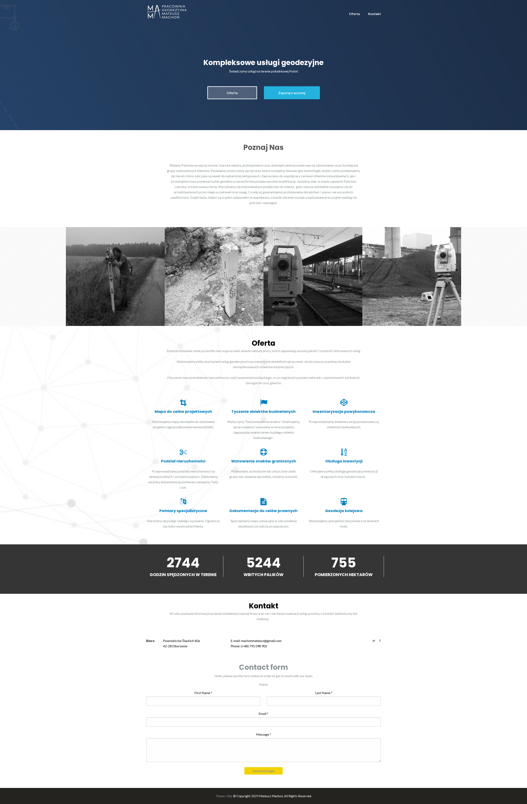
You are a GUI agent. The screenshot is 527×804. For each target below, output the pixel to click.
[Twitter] (373, 641)
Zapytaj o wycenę (291, 93)
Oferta (354, 14)
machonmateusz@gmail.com (261, 641)
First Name (203, 693)
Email (263, 713)
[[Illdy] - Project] (115, 276)
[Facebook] (380, 641)
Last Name (323, 693)
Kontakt (374, 14)
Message (263, 734)
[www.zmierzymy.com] (166, 11)
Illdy (229, 796)
